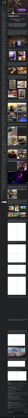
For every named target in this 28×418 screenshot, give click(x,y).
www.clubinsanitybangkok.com (14, 401)
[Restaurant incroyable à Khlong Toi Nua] (21, 70)
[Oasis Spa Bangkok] (12, 70)
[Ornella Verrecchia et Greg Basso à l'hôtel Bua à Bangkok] (17, 41)
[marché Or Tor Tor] (12, 131)
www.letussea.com (17, 391)
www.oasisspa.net (9, 385)
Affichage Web (25, 412)
